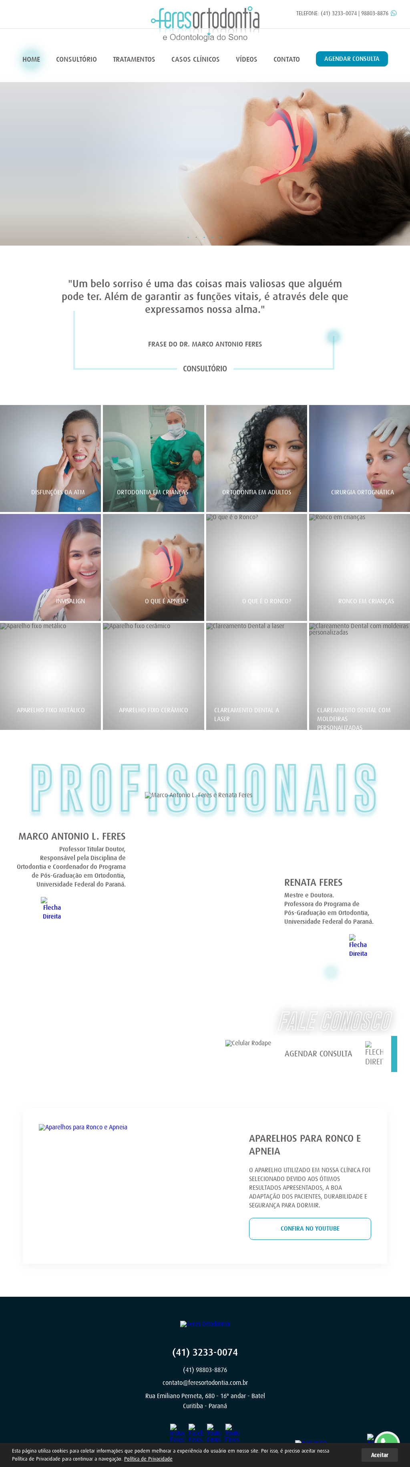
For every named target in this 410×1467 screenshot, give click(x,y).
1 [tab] (187, 236)
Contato (286, 59)
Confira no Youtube (310, 1228)
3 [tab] (203, 236)
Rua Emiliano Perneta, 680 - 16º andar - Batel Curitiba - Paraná (205, 1401)
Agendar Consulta (352, 58)
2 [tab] (195, 236)
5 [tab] (219, 236)
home (31, 59)
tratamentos (134, 59)
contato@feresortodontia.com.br (205, 1382)
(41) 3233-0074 (339, 13)
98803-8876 (374, 13)
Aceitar (379, 1455)
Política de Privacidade (148, 1459)
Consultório (76, 59)
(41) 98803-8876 (205, 1370)
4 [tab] (211, 236)
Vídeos (246, 59)
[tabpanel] (205, 159)
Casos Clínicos (195, 59)
